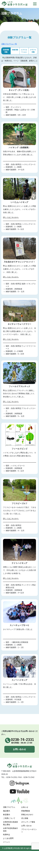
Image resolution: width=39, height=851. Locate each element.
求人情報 (24, 818)
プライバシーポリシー (29, 830)
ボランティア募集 (28, 822)
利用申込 (6, 835)
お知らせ (24, 807)
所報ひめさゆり (27, 814)
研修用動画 (25, 811)
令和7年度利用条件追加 (10, 829)
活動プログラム (9, 807)
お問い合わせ (19, 749)
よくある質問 (8, 838)
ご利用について (9, 818)
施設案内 (6, 811)
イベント (6, 842)
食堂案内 (6, 814)
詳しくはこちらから (11, 217)
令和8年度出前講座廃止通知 (10, 823)
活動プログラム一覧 (9, 44)
